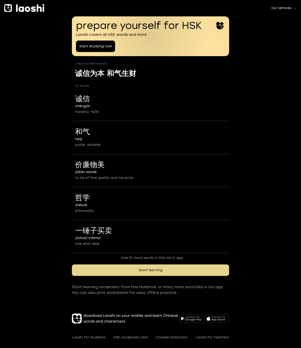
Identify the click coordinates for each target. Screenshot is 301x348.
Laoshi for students (89, 337)
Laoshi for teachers (212, 337)
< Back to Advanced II (91, 63)
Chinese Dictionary (171, 337)
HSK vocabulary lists (130, 337)
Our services (281, 8)
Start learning (150, 270)
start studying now (95, 46)
